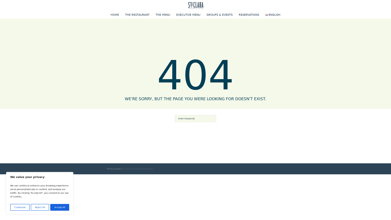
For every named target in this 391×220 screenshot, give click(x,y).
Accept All (59, 207)
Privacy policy (114, 169)
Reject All (40, 207)
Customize (20, 207)
